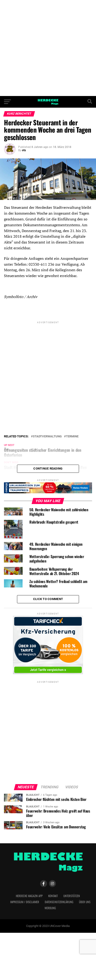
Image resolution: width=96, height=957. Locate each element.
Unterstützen (71, 896)
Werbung (50, 908)
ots (24, 150)
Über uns (84, 902)
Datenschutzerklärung (59, 902)
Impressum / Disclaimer (24, 902)
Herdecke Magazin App (29, 896)
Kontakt (53, 896)
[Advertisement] (48, 48)
